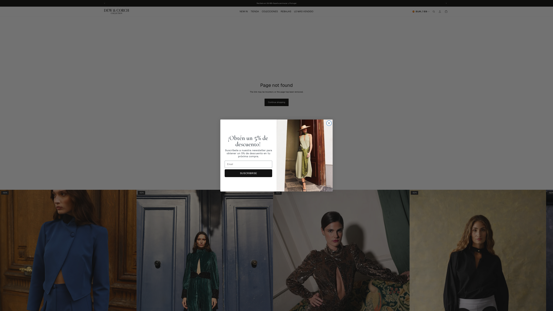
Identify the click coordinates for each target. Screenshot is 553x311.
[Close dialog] (329, 123)
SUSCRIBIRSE (248, 173)
